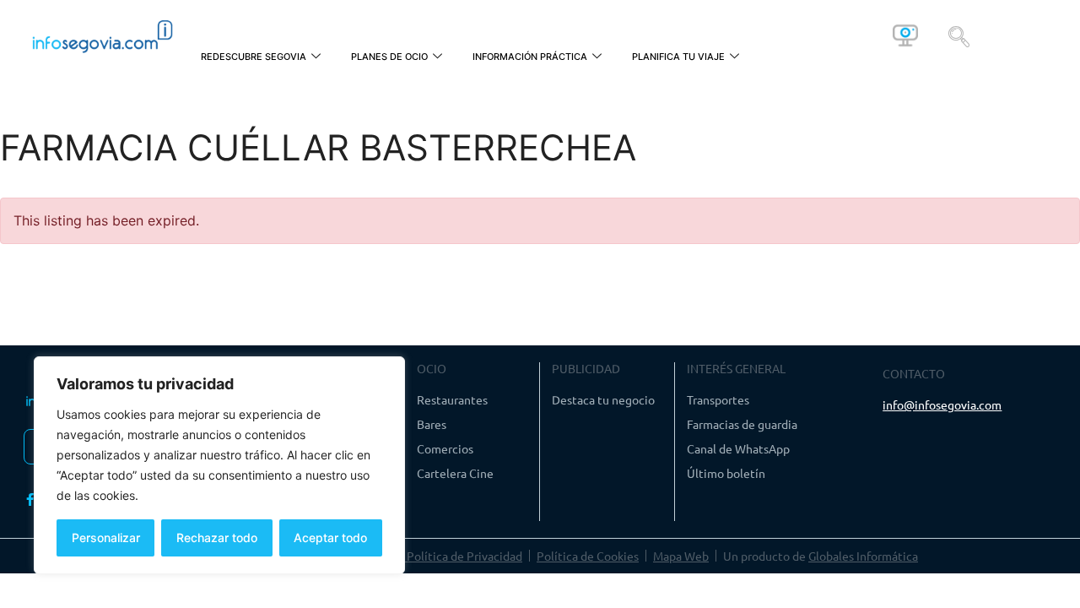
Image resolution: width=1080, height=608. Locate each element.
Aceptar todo (330, 537)
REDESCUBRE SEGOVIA (253, 56)
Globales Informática (863, 555)
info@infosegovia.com (942, 404)
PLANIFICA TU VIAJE (678, 56)
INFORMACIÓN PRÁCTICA (529, 56)
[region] (219, 465)
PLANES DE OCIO (389, 56)
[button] (959, 35)
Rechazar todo (216, 537)
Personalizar (106, 537)
